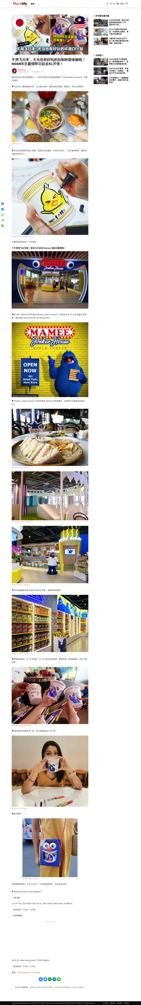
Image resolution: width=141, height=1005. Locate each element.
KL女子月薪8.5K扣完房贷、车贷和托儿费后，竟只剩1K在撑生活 (118, 31)
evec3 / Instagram (22, 808)
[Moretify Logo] (20, 4)
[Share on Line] (59, 979)
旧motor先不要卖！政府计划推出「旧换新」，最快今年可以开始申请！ (118, 70)
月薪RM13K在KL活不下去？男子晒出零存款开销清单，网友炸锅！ (118, 40)
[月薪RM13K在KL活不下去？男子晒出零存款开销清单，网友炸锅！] (101, 41)
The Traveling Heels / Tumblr (25, 236)
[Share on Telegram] (54, 979)
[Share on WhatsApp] (50, 979)
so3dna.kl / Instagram (23, 467)
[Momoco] (14, 70)
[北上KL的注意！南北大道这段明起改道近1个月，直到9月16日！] (101, 23)
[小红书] (121, 3)
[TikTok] (114, 3)
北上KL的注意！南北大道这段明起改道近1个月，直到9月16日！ (119, 22)
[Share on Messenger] (45, 979)
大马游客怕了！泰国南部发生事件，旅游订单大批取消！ (118, 80)
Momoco (22, 70)
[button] (126, 3)
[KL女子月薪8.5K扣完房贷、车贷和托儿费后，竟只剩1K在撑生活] (101, 32)
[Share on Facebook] (41, 979)
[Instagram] (111, 3)
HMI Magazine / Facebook (24, 522)
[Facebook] (107, 3)
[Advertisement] (50, 939)
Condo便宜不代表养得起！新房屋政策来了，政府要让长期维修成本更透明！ (118, 61)
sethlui (19, 143)
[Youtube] (117, 3)
